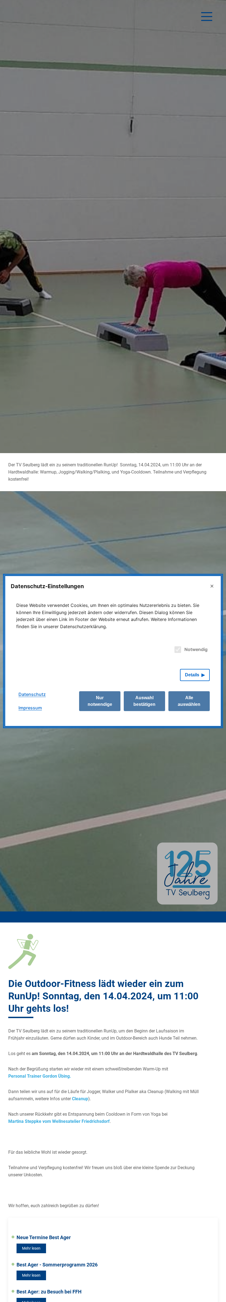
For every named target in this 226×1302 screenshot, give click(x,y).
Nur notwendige (100, 701)
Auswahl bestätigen (144, 701)
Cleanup (80, 1098)
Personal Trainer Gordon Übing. (39, 1076)
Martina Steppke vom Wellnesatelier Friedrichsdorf (59, 1121)
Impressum (30, 708)
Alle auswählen (189, 701)
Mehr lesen (31, 1248)
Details (192, 674)
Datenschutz (32, 694)
